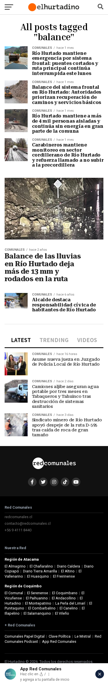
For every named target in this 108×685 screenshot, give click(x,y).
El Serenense (37, 593)
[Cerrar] (99, 674)
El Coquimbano (64, 593)
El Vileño (62, 613)
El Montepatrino (38, 603)
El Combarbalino (42, 608)
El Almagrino (15, 566)
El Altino (68, 571)
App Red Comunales (59, 641)
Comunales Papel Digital (25, 636)
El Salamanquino (37, 613)
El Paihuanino (37, 598)
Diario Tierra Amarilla (40, 571)
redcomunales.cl (18, 517)
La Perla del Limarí (70, 603)
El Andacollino (64, 598)
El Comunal (14, 593)
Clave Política (60, 636)
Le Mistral (83, 636)
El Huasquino (38, 576)
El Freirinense (64, 576)
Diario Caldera (68, 566)
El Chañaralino (41, 566)
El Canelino (69, 608)
